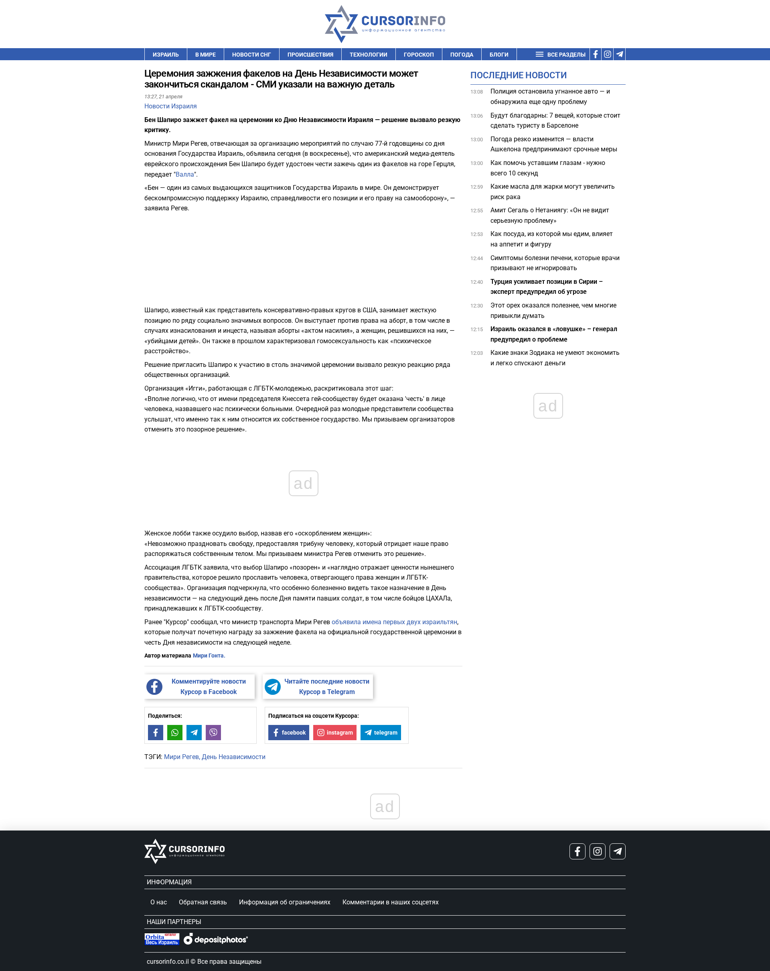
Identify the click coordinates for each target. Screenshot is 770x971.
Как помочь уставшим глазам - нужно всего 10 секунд (547, 168)
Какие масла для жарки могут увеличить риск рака (552, 192)
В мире (205, 54)
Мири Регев (181, 757)
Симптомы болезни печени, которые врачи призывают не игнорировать (555, 263)
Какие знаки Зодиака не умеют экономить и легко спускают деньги (555, 358)
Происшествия (310, 54)
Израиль (166, 54)
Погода (461, 54)
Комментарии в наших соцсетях (390, 902)
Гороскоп (419, 54)
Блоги (499, 54)
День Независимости (233, 757)
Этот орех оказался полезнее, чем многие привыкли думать (553, 310)
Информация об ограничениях (284, 902)
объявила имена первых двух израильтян (393, 622)
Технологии (368, 54)
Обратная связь (203, 902)
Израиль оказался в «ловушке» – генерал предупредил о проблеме (553, 334)
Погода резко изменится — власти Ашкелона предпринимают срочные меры (553, 144)
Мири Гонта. (209, 655)
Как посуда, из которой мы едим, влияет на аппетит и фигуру (551, 239)
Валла (185, 174)
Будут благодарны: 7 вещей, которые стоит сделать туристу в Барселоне (555, 120)
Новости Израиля (170, 106)
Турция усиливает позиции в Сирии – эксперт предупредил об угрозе (546, 287)
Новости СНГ (251, 54)
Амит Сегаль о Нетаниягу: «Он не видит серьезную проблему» (549, 215)
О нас (158, 902)
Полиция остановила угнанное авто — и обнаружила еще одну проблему (550, 97)
